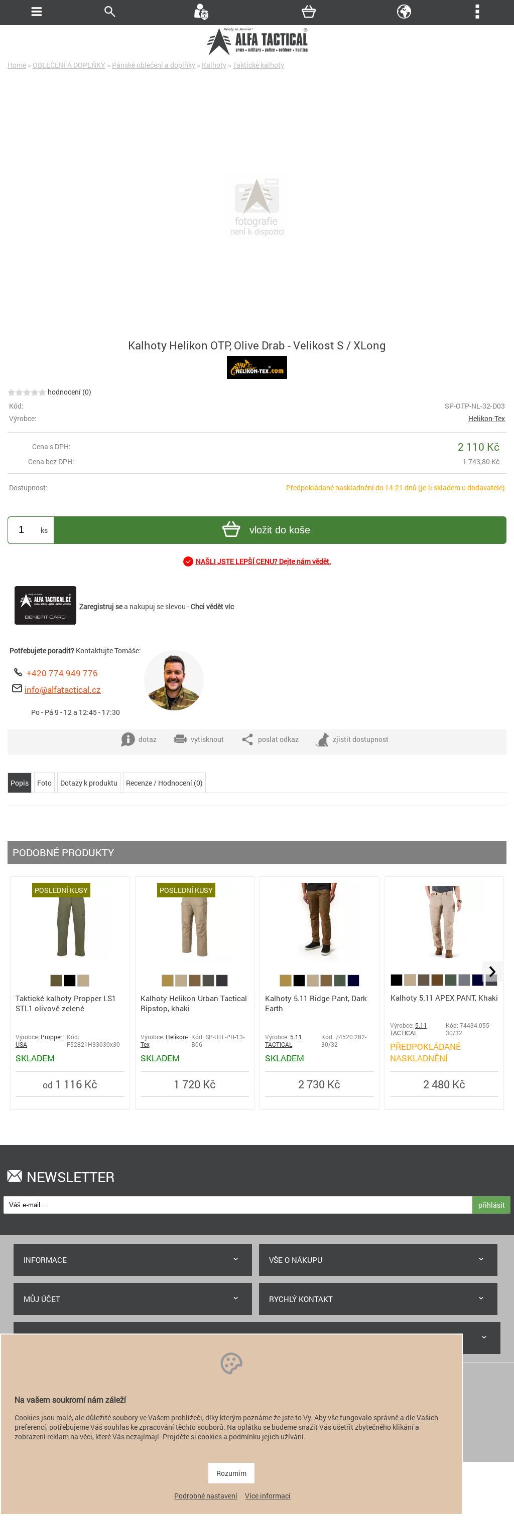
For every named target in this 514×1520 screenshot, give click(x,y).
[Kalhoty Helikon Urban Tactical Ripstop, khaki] (195, 959)
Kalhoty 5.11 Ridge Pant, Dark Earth (316, 1003)
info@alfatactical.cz (63, 689)
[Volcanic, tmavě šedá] (491, 983)
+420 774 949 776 (62, 673)
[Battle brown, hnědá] (438, 983)
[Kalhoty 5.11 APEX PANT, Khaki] (444, 959)
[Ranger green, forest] (340, 984)
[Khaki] (83, 984)
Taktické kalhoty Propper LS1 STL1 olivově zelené (66, 1003)
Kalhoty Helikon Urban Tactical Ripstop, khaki (194, 1003)
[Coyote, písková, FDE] (168, 984)
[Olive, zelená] (57, 984)
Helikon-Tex (486, 418)
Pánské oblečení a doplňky (153, 65)
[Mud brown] (195, 984)
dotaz (148, 739)
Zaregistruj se (100, 606)
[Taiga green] (209, 984)
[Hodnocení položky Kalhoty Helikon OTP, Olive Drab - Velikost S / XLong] (27, 392)
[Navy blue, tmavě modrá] (353, 984)
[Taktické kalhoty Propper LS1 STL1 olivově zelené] (70, 959)
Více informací (268, 1495)
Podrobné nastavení (205, 1495)
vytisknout (207, 739)
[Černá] (70, 984)
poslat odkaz (278, 739)
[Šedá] (465, 983)
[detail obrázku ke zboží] (257, 207)
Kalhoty (214, 65)
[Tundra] (424, 983)
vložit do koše (279, 529)
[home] (257, 54)
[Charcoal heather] (222, 984)
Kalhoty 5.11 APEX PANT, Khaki (444, 998)
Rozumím (231, 1473)
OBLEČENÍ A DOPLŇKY (69, 65)
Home (17, 65)
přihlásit (491, 1205)
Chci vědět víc (212, 606)
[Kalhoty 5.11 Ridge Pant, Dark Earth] (319, 959)
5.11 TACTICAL (283, 1040)
